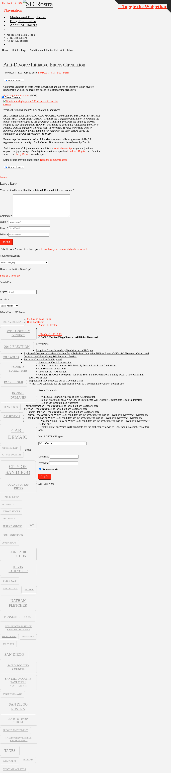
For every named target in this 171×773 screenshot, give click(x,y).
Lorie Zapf (10, 580)
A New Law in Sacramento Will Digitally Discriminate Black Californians (77, 365)
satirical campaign (63, 148)
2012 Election (17, 347)
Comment (6, 215)
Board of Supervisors (18, 368)
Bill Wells (11, 357)
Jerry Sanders (12, 526)
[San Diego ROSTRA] (13, 27)
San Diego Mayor (12, 694)
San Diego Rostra (18, 706)
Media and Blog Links (39, 319)
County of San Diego (18, 486)
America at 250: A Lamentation (54, 362)
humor (3, 177)
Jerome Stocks (11, 511)
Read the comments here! (53, 159)
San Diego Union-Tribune (18, 720)
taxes (9, 751)
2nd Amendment (13, 322)
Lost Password (46, 483)
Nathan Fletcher (18, 603)
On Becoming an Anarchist (52, 368)
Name (4, 221)
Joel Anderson (13, 535)
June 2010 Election (18, 554)
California (12, 416)
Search (3, 291)
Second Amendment (15, 730)
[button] (11, 10)
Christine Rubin (10, 448)
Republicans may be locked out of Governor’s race (56, 380)
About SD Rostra (47, 325)
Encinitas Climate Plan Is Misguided (43, 359)
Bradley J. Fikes (46, 73)
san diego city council (18, 667)
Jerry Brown (8, 518)
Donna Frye (8, 504)
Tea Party (28, 760)
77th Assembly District (18, 333)
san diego (14, 654)
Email (4, 228)
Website (4, 234)
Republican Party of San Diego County (18, 628)
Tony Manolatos (14, 769)
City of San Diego (18, 469)
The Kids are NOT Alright (52, 371)
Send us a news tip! (10, 275)
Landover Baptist (76, 151)
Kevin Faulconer (18, 569)
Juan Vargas (9, 543)
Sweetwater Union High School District (19, 739)
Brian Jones (10, 407)
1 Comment (62, 73)
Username (43, 456)
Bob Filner (13, 381)
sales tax (8, 644)
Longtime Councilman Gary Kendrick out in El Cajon (64, 350)
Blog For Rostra (35, 322)
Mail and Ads (10, 589)
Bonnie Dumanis (18, 395)
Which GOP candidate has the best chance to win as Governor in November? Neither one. (76, 383)
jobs (31, 525)
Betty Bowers (23, 154)
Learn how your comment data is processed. (64, 249)
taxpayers (9, 760)
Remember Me (50, 469)
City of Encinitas (11, 455)
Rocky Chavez (9, 637)
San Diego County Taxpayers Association (18, 682)
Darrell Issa (11, 497)
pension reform (18, 617)
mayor (29, 589)
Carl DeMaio (18, 434)
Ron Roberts (28, 637)
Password (43, 462)
